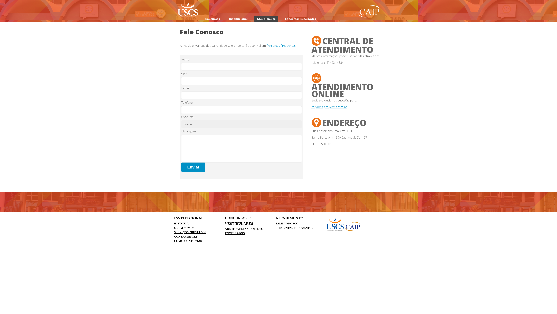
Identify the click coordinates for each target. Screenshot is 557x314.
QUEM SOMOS (184, 227)
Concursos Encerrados (300, 19)
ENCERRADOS (235, 233)
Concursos (212, 19)
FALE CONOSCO (287, 223)
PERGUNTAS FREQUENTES (294, 227)
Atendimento (266, 19)
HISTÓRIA (181, 223)
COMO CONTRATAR (188, 240)
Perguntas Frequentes (281, 46)
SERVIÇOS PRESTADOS (190, 232)
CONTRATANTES (185, 236)
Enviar (193, 167)
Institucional (238, 19)
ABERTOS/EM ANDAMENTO (244, 228)
